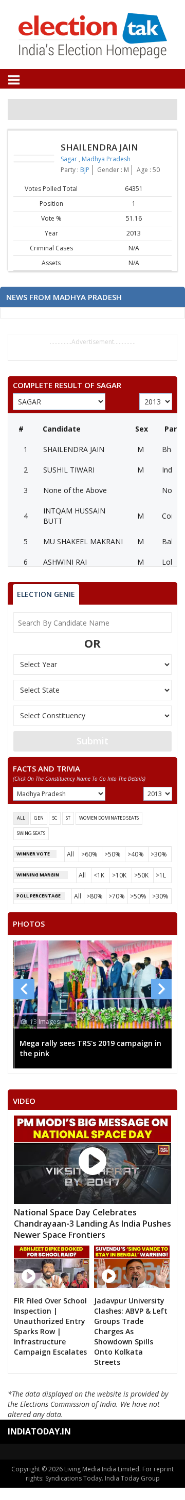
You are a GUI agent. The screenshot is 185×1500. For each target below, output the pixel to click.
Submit (92, 741)
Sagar (70, 159)
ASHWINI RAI (65, 562)
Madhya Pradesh (106, 159)
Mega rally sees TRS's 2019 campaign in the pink (90, 1048)
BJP (84, 169)
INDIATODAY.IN (39, 1431)
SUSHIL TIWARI (69, 470)
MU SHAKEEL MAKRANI (83, 541)
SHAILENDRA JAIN (73, 449)
